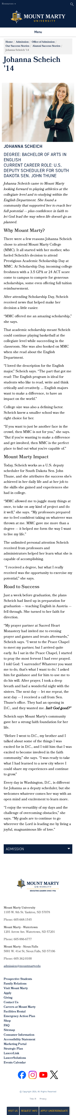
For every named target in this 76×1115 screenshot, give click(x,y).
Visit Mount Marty (16, 988)
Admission (22, 42)
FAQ (6, 1025)
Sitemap (9, 1030)
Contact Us (11, 1002)
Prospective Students (18, 979)
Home (9, 42)
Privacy (43, 1098)
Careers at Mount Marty (20, 1007)
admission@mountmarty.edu (22, 966)
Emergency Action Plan (19, 1016)
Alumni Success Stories (46, 46)
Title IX (33, 1098)
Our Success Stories (17, 46)
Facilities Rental (15, 1011)
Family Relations (15, 983)
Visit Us (13, 1111)
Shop (7, 1021)
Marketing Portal (15, 1044)
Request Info (29, 1111)
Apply (7, 993)
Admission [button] (15, 849)
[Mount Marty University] (38, 17)
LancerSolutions (15, 1058)
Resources (7, 4)
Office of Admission (43, 42)
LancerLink (11, 1053)
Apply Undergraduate (54, 1111)
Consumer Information (19, 1035)
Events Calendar (15, 1062)
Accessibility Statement (19, 1039)
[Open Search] (72, 4)
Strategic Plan (13, 1048)
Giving (8, 997)
